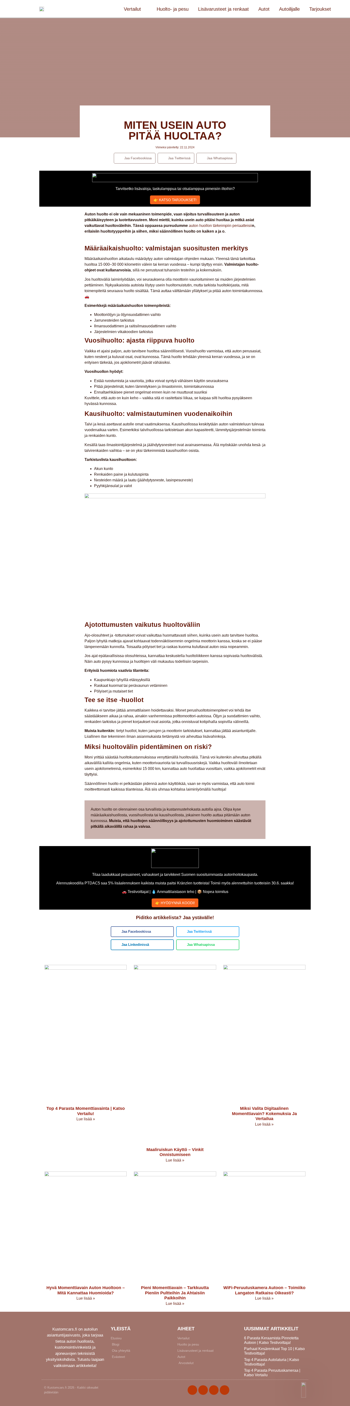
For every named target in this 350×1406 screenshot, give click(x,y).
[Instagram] (214, 1390)
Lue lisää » (85, 1119)
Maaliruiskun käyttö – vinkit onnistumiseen (175, 1152)
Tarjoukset (320, 9)
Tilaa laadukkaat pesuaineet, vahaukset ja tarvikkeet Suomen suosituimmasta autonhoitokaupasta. (175, 875)
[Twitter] (203, 1390)
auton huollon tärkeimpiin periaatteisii (220, 226)
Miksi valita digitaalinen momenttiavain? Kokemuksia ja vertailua (264, 1113)
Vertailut (132, 9)
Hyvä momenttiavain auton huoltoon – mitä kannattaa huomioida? (85, 1290)
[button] (134, 158)
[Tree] (224, 1390)
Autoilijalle (289, 9)
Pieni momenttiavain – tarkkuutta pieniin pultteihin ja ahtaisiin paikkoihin (175, 1292)
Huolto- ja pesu (173, 9)
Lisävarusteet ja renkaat (223, 9)
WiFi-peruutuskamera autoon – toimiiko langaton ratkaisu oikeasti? (264, 1290)
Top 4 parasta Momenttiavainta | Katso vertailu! (85, 1111)
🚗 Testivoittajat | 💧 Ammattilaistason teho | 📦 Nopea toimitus (175, 892)
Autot (264, 9)
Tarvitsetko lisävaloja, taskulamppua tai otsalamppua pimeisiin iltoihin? (175, 189)
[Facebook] (192, 1390)
